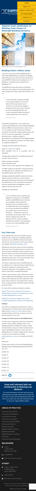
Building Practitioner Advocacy (10, 429)
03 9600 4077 (8, 454)
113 (7, 149)
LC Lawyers (9, 12)
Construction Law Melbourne (10, 414)
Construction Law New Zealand (11, 421)
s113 (31, 80)
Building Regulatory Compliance (11, 434)
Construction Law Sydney (9, 416)
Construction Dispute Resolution (11, 439)
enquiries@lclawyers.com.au (10, 336)
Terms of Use (9, 485)
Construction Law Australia (9, 411)
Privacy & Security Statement (22, 485)
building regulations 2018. (19, 244)
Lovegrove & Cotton (16, 311)
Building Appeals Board (8, 431)
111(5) (13, 149)
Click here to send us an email (12, 458)
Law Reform (5, 436)
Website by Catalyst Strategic (18, 489)
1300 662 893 (8, 475)
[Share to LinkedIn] (10, 375)
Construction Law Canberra (9, 419)
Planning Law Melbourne (9, 424)
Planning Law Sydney (8, 426)
